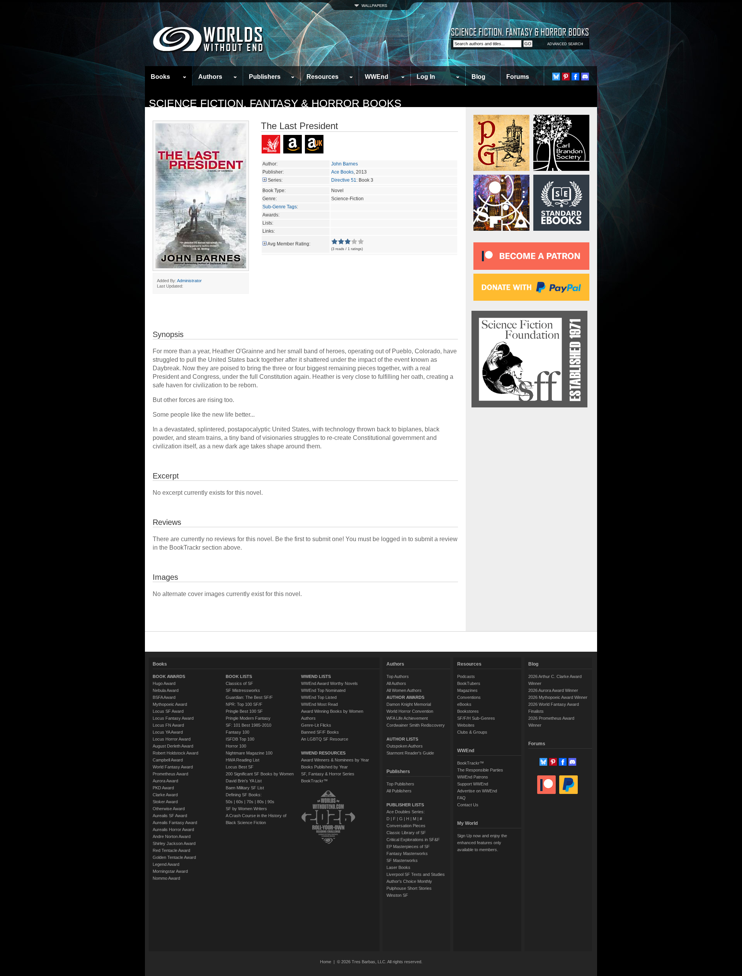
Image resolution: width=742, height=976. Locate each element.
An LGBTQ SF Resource (324, 739)
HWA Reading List (242, 760)
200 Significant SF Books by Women (260, 774)
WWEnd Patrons (472, 777)
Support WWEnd (472, 784)
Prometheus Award (170, 774)
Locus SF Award (168, 711)
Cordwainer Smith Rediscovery (415, 725)
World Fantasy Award (173, 767)
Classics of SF (239, 683)
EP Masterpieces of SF (408, 846)
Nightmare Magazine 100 (249, 753)
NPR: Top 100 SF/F (244, 704)
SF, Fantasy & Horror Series (327, 774)
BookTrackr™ (314, 780)
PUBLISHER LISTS (405, 804)
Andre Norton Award (172, 836)
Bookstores (468, 711)
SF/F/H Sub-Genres (476, 718)
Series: (275, 180)
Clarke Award (165, 794)
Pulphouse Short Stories (409, 888)
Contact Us (467, 804)
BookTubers (468, 683)
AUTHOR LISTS (402, 739)
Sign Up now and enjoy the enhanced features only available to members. (482, 842)
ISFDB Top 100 (240, 739)
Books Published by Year (324, 767)
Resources (322, 76)
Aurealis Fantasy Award (175, 822)
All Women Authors (404, 690)
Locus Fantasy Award (173, 718)
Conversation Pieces (405, 825)
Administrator (189, 280)
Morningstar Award (170, 871)
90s (270, 801)
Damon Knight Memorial (408, 704)
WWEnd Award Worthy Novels (329, 683)
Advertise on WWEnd (477, 791)
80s (260, 801)
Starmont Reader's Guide (410, 753)
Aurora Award (165, 780)
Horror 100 (236, 746)
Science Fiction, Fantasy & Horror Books (275, 103)
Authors (210, 76)
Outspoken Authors (404, 746)
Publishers (265, 76)
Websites (466, 725)
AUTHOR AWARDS (405, 697)
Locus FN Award (168, 725)
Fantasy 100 (237, 732)
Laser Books (398, 867)
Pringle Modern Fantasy (248, 718)
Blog (478, 76)
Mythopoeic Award (170, 704)
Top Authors (397, 676)
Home (325, 961)
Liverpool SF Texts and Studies (415, 874)
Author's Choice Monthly (409, 881)
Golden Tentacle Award (174, 857)
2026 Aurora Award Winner (553, 690)
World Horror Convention (409, 711)
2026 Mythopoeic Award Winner (557, 697)
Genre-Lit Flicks (316, 725)
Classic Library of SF (406, 832)
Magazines (467, 690)
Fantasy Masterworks (407, 853)
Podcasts (466, 676)
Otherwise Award (169, 808)
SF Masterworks (402, 860)
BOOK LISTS (239, 676)
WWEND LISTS (316, 676)
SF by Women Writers (246, 808)
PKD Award (163, 787)
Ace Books (342, 172)
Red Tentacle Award (171, 850)
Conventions (469, 697)
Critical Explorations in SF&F (413, 839)
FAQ (461, 797)
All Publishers (399, 791)
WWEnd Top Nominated (323, 690)
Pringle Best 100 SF (244, 711)
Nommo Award (166, 878)
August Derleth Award (173, 746)
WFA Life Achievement (407, 718)
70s (250, 801)
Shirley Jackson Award (174, 843)
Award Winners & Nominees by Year (335, 760)
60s (239, 801)
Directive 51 (343, 180)
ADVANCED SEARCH (565, 44)
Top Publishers (400, 784)
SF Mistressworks (243, 690)
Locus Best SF (240, 767)
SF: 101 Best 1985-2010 (248, 725)
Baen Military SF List (245, 787)
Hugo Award (164, 683)
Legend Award (166, 864)
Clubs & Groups (472, 732)
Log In (426, 76)
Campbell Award (168, 760)
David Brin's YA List (244, 780)
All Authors (396, 683)
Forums (517, 76)
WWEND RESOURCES (323, 753)
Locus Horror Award (172, 739)
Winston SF (397, 895)
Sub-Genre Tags (279, 207)
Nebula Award (166, 690)
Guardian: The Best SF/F (249, 697)
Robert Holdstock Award (175, 753)
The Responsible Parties (480, 770)
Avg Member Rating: (288, 244)
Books (160, 76)
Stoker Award (165, 801)
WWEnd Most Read (319, 704)
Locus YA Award (168, 732)
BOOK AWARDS (169, 676)
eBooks (464, 704)
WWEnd (376, 76)
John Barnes (344, 164)
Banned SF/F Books (320, 732)
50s (229, 801)
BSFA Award (164, 697)
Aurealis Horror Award (173, 829)
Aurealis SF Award (170, 815)
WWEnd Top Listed (319, 697)
